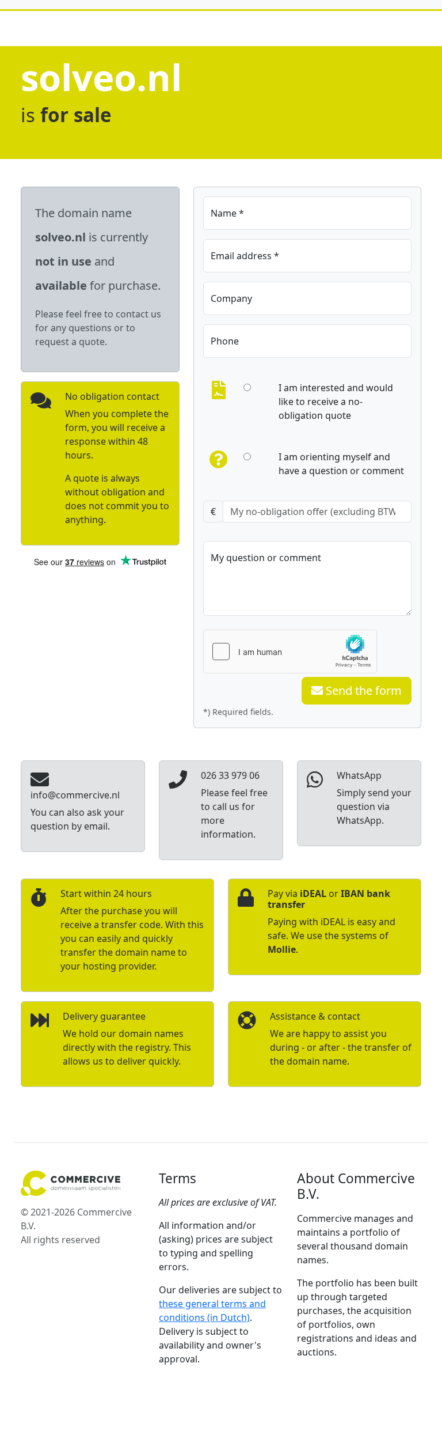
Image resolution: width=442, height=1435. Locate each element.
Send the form (362, 690)
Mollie (282, 949)
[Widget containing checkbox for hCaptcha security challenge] (290, 651)
